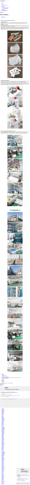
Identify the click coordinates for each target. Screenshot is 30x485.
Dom (2, 4)
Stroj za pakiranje (5, 8)
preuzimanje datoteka (4, 10)
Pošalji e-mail (2, 384)
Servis (2, 6)
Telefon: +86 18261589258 (5, 378)
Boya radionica (5, 5)
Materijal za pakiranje (6, 7)
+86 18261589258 (2, 0)
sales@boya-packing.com (5, 376)
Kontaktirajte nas (4, 375)
